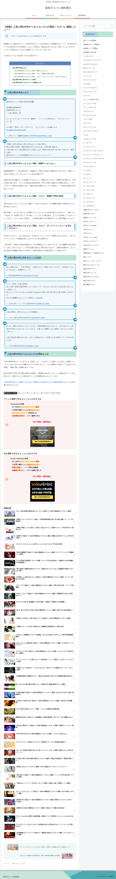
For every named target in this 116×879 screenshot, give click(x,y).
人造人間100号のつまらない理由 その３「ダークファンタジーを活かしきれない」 (41, 76)
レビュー (38, 393)
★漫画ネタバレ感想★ (11, 393)
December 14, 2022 (31, 275)
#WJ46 (39, 298)
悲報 (54, 393)
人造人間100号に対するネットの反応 (24, 79)
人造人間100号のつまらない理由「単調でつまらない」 (31, 70)
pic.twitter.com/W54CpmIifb (16, 130)
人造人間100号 (46, 393)
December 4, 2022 (45, 136)
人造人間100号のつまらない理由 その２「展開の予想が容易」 (34, 73)
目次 (37, 63)
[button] (111, 26)
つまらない (22, 393)
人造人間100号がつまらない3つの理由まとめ (26, 82)
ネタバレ (30, 393)
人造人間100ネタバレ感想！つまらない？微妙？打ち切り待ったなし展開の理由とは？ (35, 382)
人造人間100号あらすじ (19, 68)
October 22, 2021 (42, 303)
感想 (59, 393)
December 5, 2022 (38, 318)
